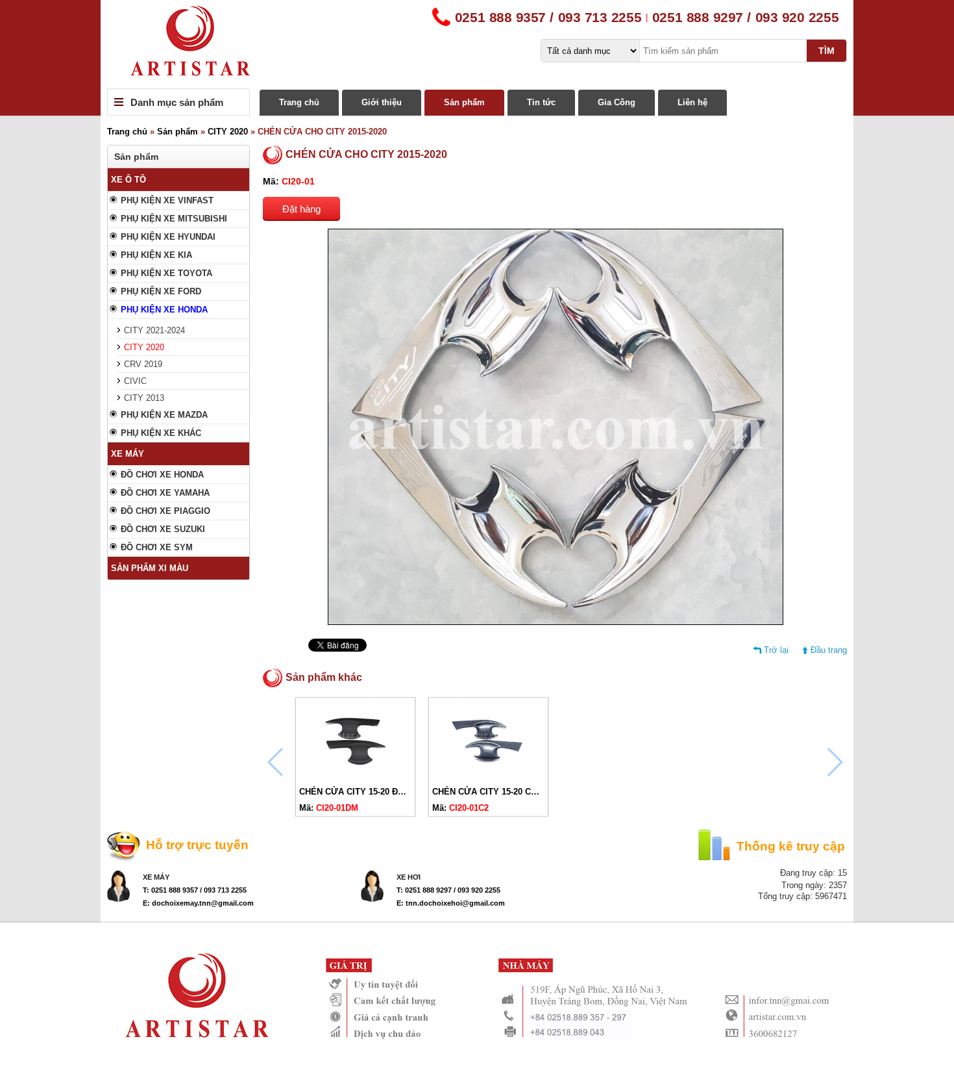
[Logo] (477, 44)
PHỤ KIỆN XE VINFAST (167, 200)
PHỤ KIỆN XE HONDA (164, 309)
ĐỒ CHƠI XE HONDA (162, 474)
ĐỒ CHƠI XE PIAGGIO (165, 511)
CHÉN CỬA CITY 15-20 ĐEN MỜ (362, 791)
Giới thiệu (381, 102)
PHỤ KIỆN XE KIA (156, 255)
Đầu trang (829, 650)
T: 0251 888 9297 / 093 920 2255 (448, 890)
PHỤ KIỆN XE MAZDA (164, 415)
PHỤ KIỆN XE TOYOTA (166, 273)
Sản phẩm (464, 102)
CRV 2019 (143, 364)
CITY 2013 (144, 398)
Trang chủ (299, 102)
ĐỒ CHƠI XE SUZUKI (163, 529)
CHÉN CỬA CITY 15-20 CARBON (496, 791)
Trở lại (776, 650)
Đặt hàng (301, 208)
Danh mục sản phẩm (176, 102)
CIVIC (135, 381)
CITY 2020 (228, 131)
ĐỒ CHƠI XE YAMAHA (165, 493)
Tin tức (541, 102)
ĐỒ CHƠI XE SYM (157, 547)
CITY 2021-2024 (154, 330)
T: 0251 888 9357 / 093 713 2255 (195, 890)
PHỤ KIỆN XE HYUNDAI (168, 237)
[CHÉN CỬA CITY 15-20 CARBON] (488, 776)
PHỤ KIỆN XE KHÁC (161, 433)
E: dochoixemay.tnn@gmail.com (198, 903)
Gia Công (616, 102)
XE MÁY (127, 454)
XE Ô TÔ (128, 180)
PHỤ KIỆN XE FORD (161, 291)
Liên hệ (692, 102)
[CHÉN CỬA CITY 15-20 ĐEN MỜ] (355, 776)
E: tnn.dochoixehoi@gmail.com (451, 903)
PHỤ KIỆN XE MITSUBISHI (174, 218)
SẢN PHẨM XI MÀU (149, 568)
